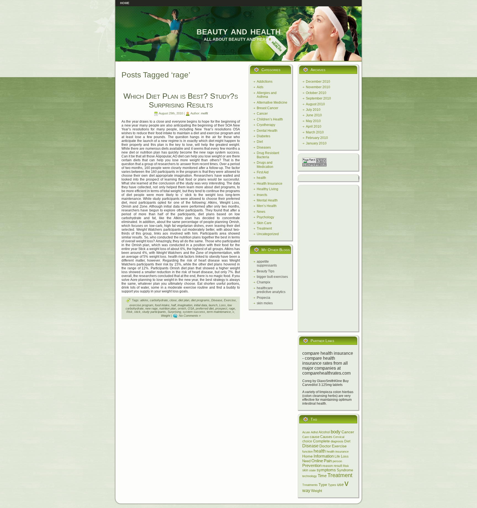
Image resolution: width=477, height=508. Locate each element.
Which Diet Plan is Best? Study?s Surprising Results (180, 100)
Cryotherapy (266, 125)
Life (337, 456)
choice (307, 441)
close (173, 300)
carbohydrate (159, 300)
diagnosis (337, 441)
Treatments (310, 485)
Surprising (174, 311)
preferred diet (205, 308)
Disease (216, 300)
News (261, 212)
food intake (162, 305)
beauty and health (239, 31)
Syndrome (345, 470)
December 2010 (318, 82)
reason (327, 465)
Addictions (264, 82)
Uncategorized (268, 234)
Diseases (264, 147)
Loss (222, 305)
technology (309, 476)
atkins (144, 300)
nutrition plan (167, 308)
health (261, 178)
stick (137, 311)
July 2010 (313, 110)
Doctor (325, 446)
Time (322, 475)
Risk (129, 311)
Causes (326, 437)
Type (323, 484)
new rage (151, 308)
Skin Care (264, 223)
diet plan (183, 300)
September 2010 (318, 98)
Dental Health (267, 131)
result (338, 466)
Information (324, 456)
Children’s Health (270, 119)
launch (213, 305)
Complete (321, 441)
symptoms (326, 470)
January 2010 (316, 143)
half (173, 305)
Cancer (262, 113)
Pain (328, 460)
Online (317, 460)
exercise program (141, 305)
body (336, 431)
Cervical (338, 437)
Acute (306, 432)
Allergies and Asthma (267, 95)
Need (306, 461)
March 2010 (315, 132)
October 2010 (316, 93)
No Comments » (190, 315)
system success (194, 311)
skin (305, 470)
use (340, 484)
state (312, 470)
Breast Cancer (267, 108)
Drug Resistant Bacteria (268, 155)
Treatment (264, 228)
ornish (182, 308)
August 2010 (315, 104)
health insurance (338, 451)
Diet (260, 142)
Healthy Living (267, 189)
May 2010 (313, 121)
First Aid (263, 172)
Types (332, 485)
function (307, 451)
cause (314, 437)
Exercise (230, 300)
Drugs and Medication (265, 164)
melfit (204, 113)
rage (232, 308)
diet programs (200, 300)
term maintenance (219, 311)
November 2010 (318, 87)
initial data (200, 305)
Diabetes (263, 136)
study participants (154, 311)
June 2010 (314, 115)
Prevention (312, 465)
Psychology (265, 217)
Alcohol (324, 432)
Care (305, 437)
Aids (260, 87)
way (306, 490)
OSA (191, 308)
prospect (221, 308)
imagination (184, 305)
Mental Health (267, 200)
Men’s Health (267, 206)
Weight (165, 315)
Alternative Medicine (272, 102)
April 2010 (313, 126)
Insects (262, 195)
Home (307, 456)
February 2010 (317, 138)
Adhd (314, 432)
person (337, 461)
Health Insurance (269, 184)
